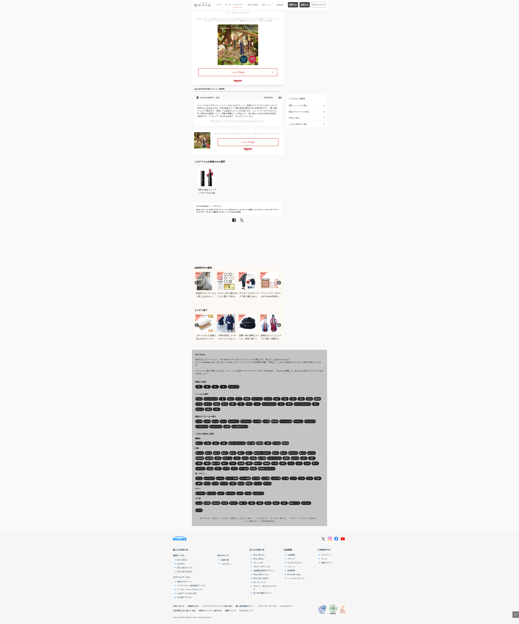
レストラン (268, 399)
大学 (293, 399)
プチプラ (226, 468)
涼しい (249, 453)
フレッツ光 (258, 562)
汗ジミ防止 (276, 443)
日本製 (241, 463)
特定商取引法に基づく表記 (184, 610)
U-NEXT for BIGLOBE (187, 593)
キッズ (228, 5)
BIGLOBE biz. (259, 554)
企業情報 (287, 549)
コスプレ (199, 510)
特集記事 (280, 5)
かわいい (207, 483)
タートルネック (209, 478)
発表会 (216, 404)
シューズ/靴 (257, 421)
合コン (230, 399)
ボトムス (215, 421)
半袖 (199, 463)
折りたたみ (295, 458)
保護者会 (317, 399)
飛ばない (225, 453)
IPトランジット (259, 582)
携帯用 (286, 458)
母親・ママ (243, 503)
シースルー (220, 478)
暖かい (241, 453)
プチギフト (233, 503)
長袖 (207, 463)
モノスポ (274, 518)
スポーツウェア (310, 421)
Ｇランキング (205, 518)
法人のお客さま (257, 549)
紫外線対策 (199, 458)
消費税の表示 (193, 606)
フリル (301, 478)
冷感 (207, 443)
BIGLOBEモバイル (185, 567)
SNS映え (253, 468)
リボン (309, 478)
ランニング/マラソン (269, 404)
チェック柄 (265, 478)
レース (293, 478)
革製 (317, 478)
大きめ (218, 458)
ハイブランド (200, 468)
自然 (232, 483)
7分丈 (233, 463)
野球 (289, 404)
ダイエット (199, 409)
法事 (216, 409)
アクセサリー (298, 421)
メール (324, 558)
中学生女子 (216, 503)
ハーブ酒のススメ (251, 521)
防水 (215, 443)
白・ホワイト (200, 493)
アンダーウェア (246, 421)
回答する (304, 5)
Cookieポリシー (287, 606)
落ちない (276, 453)
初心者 (224, 503)
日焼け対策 (209, 458)
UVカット (199, 443)
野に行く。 (284, 518)
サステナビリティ (294, 562)
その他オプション (184, 597)
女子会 (309, 399)
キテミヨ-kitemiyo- (202, 206)
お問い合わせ (178, 606)
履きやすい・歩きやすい (262, 453)
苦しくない (199, 453)
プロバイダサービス (261, 566)
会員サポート (327, 562)
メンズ (218, 5)
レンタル (275, 463)
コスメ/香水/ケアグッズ (240, 426)
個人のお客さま (180, 549)
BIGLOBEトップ (246, 610)
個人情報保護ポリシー (245, 606)
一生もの (210, 468)
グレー (221, 493)
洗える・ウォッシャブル (237, 443)
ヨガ (281, 404)
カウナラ (293, 518)
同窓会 (247, 399)
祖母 (251, 503)
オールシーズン (233, 387)
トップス (199, 421)
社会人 (276, 503)
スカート (223, 421)
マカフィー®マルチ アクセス (264, 587)
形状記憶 (285, 443)
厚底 (282, 463)
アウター (207, 421)
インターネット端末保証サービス (191, 585)
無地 (199, 483)
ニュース (291, 566)
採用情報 (291, 570)
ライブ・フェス (257, 399)
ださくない (311, 453)
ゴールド (248, 493)
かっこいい (258, 483)
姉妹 (259, 503)
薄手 (311, 458)
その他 (227, 426)
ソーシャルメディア (295, 578)
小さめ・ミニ (227, 458)
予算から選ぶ (294, 118)
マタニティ (208, 404)
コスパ (234, 468)
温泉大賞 (225, 559)
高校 (285, 399)
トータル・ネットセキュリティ (190, 589)
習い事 (224, 404)
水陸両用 (260, 443)
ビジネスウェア (233, 421)
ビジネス (199, 399)
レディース (238, 5)
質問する (293, 5)
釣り (315, 404)
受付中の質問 (252, 5)
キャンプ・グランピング (302, 404)
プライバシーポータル (267, 606)
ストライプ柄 (275, 478)
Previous (197, 283)
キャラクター (306, 503)
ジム (257, 404)
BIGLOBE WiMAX (184, 571)
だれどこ (215, 518)
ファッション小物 (286, 421)
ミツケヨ (302, 518)
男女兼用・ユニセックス (266, 468)
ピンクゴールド (258, 493)
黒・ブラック (211, 493)
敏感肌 (266, 463)
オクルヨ (224, 518)
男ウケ (315, 463)
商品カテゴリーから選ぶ (299, 112)
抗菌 (267, 443)
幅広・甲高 (216, 463)
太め (237, 458)
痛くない (303, 453)
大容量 (253, 458)
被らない (284, 453)
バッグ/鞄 (266, 421)
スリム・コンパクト (274, 458)
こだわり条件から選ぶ (298, 124)
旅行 (276, 399)
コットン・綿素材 (232, 478)
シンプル (215, 483)
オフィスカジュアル (210, 399)
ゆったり (245, 458)
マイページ (320, 5)
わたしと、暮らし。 (246, 518)
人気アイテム (266, 5)
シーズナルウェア (202, 426)
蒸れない (217, 453)
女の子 (268, 503)
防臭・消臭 (251, 443)
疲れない (233, 453)
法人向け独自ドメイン (262, 593)
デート (239, 399)
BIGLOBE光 (182, 559)
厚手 (303, 458)
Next (279, 283)
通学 (232, 404)
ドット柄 (285, 478)
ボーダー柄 (256, 478)
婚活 (301, 399)
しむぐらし (226, 563)
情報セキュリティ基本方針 (210, 610)
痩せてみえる (293, 453)
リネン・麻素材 (245, 478)
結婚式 (208, 409)
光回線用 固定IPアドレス (263, 570)
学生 (284, 503)
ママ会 (199, 404)
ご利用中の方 (323, 549)
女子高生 (207, 503)
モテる (307, 463)
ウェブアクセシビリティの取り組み (217, 606)
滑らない (209, 453)
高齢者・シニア (294, 503)
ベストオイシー (262, 518)
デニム (199, 478)
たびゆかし (312, 518)
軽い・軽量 (262, 458)
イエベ (291, 463)
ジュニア (199, 503)
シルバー (240, 493)
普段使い (249, 483)
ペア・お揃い (243, 468)
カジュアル (224, 483)
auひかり (181, 563)
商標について (230, 610)
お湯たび (233, 518)
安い (218, 468)
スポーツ (249, 404)
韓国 (249, 463)
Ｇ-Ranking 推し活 (267, 521)
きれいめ (241, 483)
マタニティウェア (216, 426)
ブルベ (299, 463)
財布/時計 (275, 421)
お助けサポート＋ (184, 581)
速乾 (223, 443)
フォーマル (267, 483)
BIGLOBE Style (294, 574)
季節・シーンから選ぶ (298, 105)
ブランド (291, 558)
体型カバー (258, 463)
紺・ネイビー (230, 493)
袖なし (224, 463)
